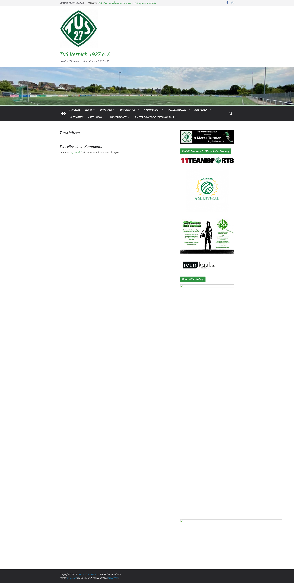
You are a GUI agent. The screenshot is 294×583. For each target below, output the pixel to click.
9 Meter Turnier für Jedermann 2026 (154, 117)
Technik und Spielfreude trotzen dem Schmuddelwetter (124, 2)
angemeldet (76, 152)
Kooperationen (118, 117)
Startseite (75, 109)
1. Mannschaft (151, 109)
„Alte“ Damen (76, 117)
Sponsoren (106, 109)
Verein (88, 109)
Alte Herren (201, 109)
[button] (93, 110)
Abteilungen (95, 117)
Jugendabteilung (177, 109)
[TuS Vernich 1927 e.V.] (63, 113)
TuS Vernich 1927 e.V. (85, 54)
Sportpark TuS (127, 109)
